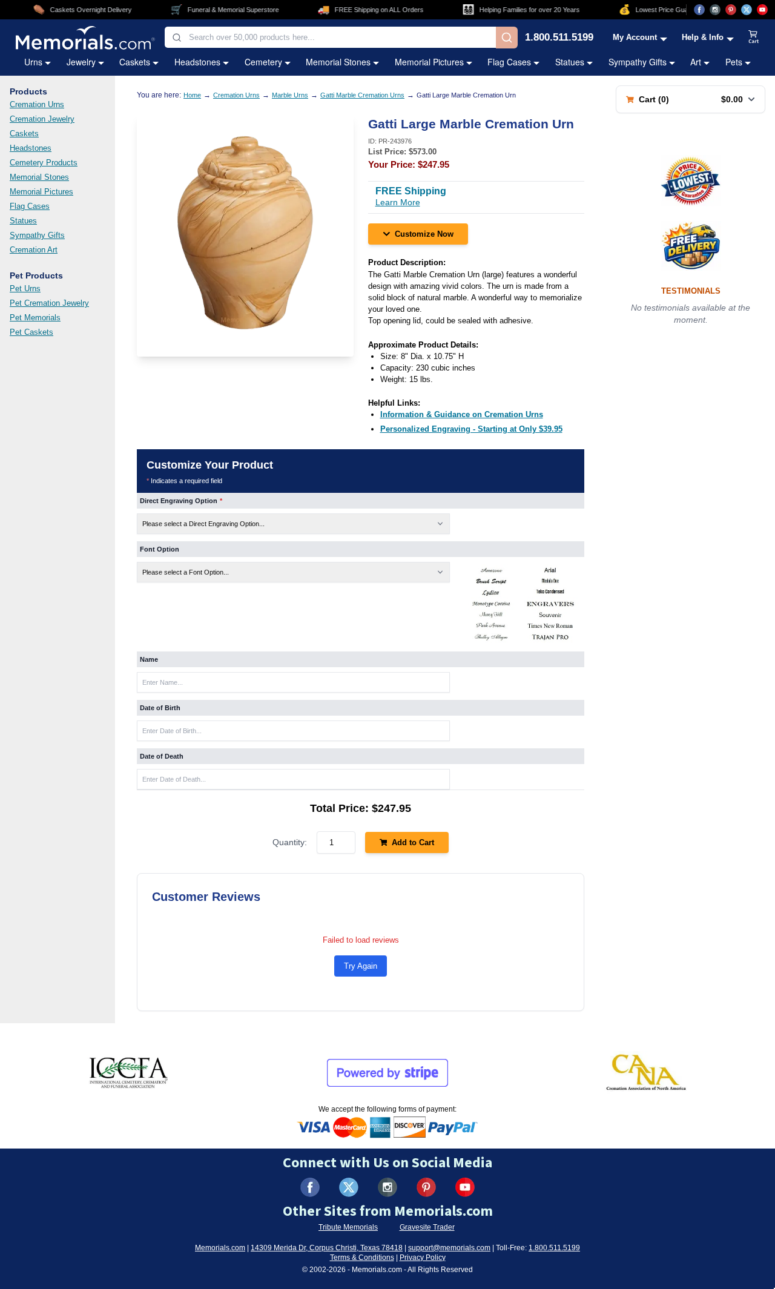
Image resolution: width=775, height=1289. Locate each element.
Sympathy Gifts (637, 62)
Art (695, 62)
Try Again (360, 966)
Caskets (134, 62)
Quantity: (289, 842)
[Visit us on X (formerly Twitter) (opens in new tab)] (348, 1187)
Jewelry (81, 62)
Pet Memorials (35, 317)
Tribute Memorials (348, 1227)
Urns (33, 62)
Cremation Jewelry (42, 119)
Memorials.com (220, 1248)
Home (192, 95)
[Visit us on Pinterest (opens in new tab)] (730, 9)
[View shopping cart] (753, 37)
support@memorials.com (449, 1248)
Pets (733, 62)
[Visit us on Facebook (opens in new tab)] (699, 9)
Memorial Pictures (429, 62)
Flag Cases (509, 62)
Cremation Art (34, 249)
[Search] (507, 37)
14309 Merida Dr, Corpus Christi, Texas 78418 (327, 1248)
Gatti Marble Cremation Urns (362, 95)
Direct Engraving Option (181, 500)
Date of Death (161, 756)
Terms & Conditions (362, 1257)
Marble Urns (290, 95)
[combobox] (330, 37)
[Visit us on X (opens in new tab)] (746, 9)
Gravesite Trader (427, 1227)
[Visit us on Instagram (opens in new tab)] (715, 9)
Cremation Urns (37, 104)
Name (149, 659)
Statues (569, 62)
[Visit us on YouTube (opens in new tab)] (762, 9)
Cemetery (263, 62)
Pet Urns (25, 288)
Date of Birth (160, 707)
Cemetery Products (44, 162)
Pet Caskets (31, 332)
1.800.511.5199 (559, 38)
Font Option (159, 549)
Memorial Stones (338, 62)
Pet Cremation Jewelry (49, 303)
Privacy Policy (423, 1257)
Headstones (197, 62)
